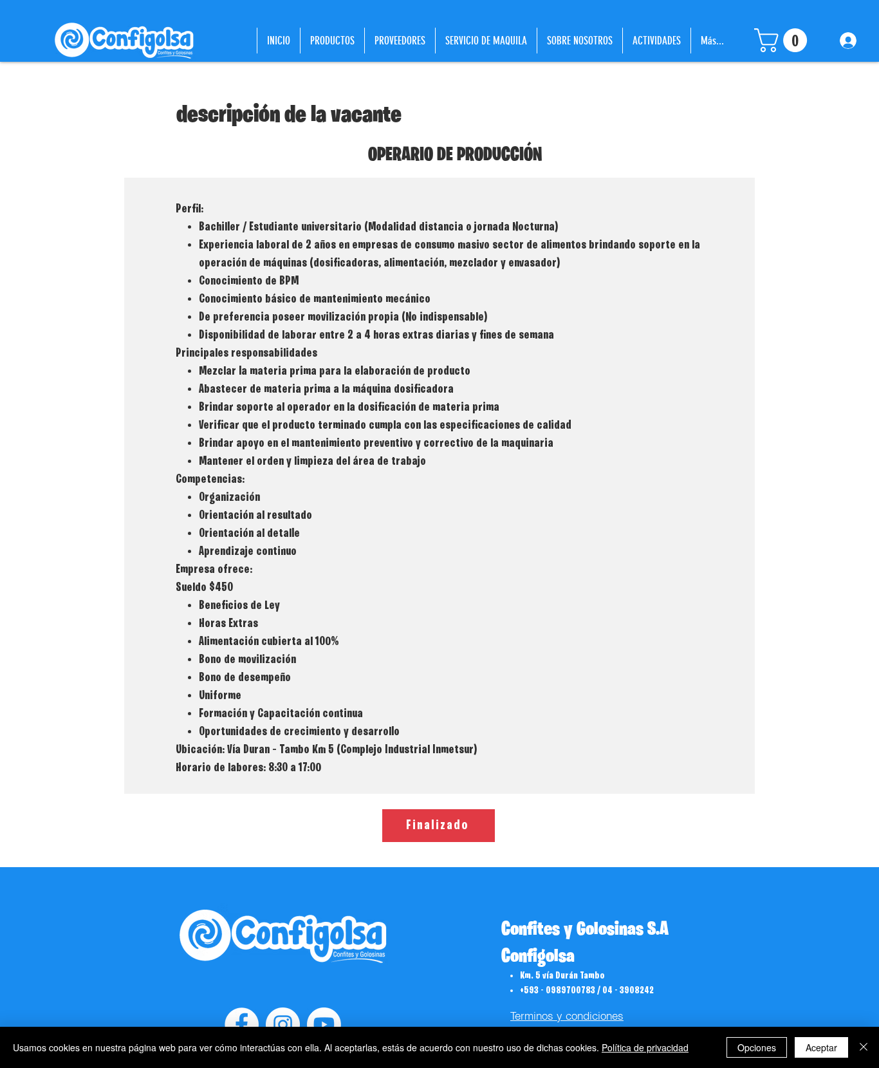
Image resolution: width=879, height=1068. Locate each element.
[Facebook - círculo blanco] (242, 1024)
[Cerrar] (863, 1047)
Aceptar (821, 1047)
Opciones (756, 1047)
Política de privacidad (645, 1047)
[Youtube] (324, 1024)
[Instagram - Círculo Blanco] (283, 1024)
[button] (783, 40)
